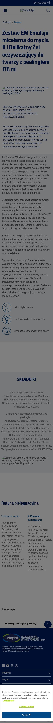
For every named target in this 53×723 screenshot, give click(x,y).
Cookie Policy (8, 701)
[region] (26, 703)
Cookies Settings (26, 707)
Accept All (26, 715)
